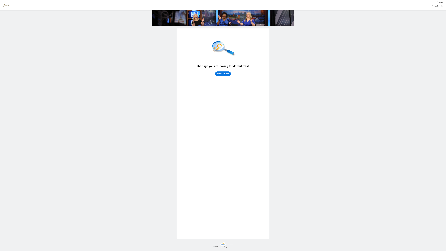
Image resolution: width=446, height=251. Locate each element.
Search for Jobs (437, 6)
